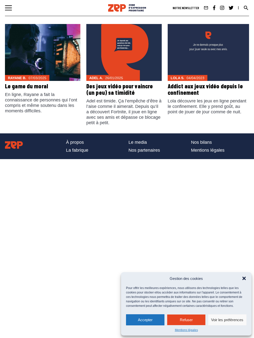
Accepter (145, 320)
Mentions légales (186, 330)
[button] (244, 278)
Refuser (186, 320)
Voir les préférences (227, 320)
